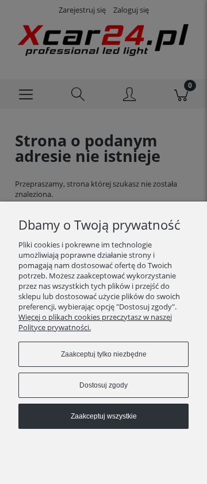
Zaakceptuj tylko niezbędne (104, 354)
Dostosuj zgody (103, 385)
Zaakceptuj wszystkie (104, 416)
